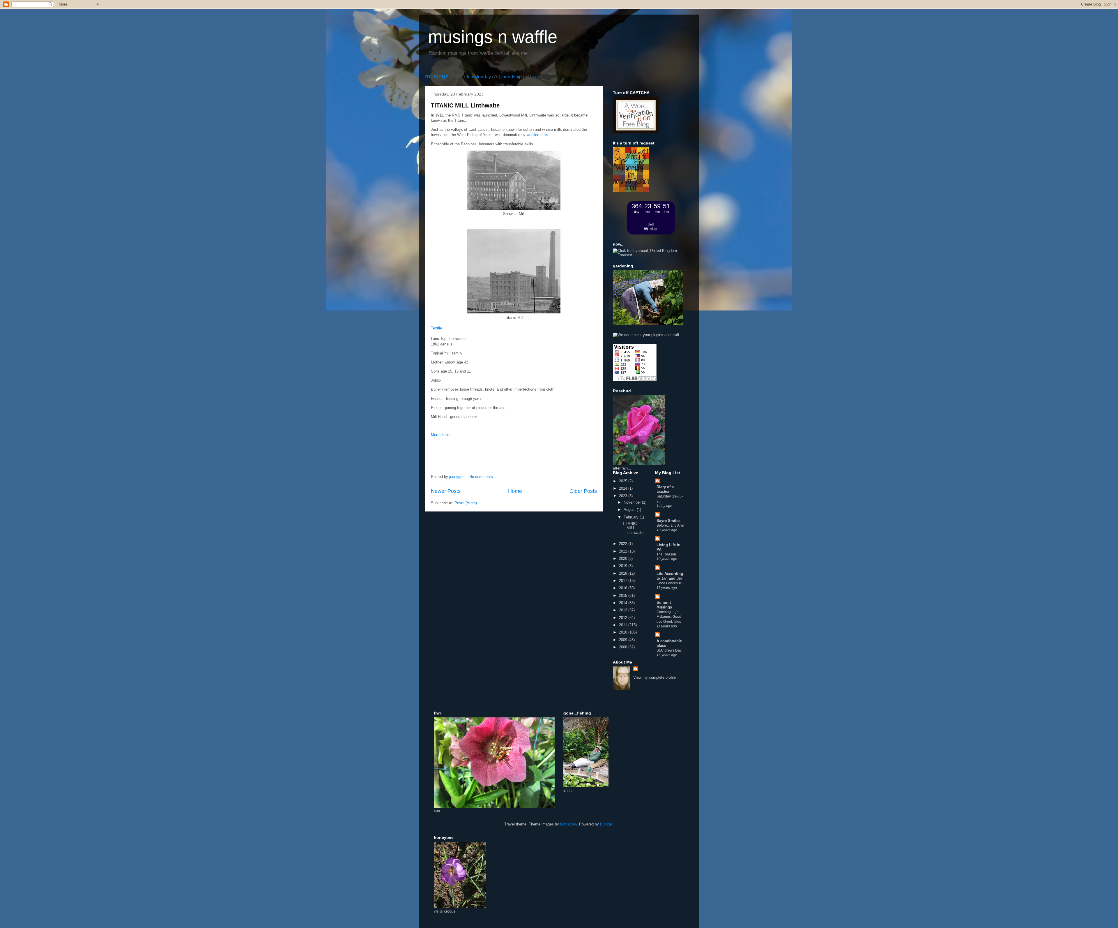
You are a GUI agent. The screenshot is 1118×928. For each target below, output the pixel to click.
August (630, 509)
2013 (623, 610)
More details (441, 435)
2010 (623, 632)
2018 (623, 573)
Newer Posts (446, 491)
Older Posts (583, 491)
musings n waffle (492, 37)
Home (515, 491)
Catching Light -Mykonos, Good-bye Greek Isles (669, 616)
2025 (623, 481)
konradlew (568, 824)
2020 (623, 558)
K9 (534, 77)
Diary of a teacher (665, 489)
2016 (623, 588)
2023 (623, 496)
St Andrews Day (669, 650)
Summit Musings (664, 604)
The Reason (666, 554)
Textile (437, 328)
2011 (623, 625)
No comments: (482, 476)
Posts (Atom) (465, 503)
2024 (623, 488)
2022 (623, 543)
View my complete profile (654, 677)
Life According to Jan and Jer (670, 576)
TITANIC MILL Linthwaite (465, 105)
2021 (623, 551)
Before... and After (670, 525)
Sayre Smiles (668, 520)
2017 (623, 580)
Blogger (606, 824)
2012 (623, 617)
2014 (623, 603)
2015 (623, 595)
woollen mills (537, 135)
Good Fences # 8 (670, 583)
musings (437, 76)
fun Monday (479, 76)
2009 (623, 640)
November (633, 502)
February (632, 517)
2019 (623, 566)
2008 (623, 647)
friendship (511, 76)
